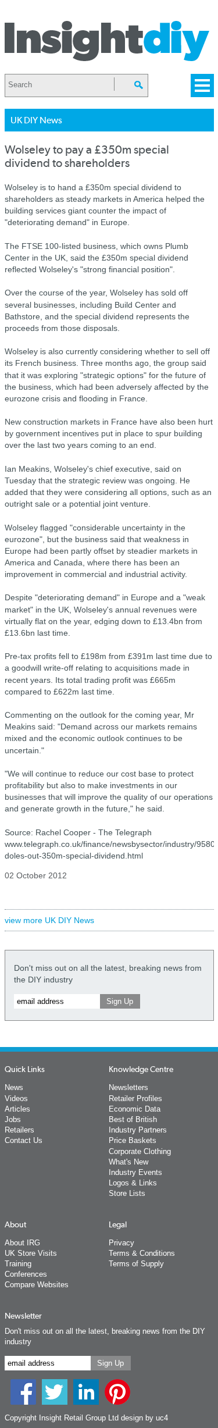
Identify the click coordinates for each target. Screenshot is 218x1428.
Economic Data (134, 1109)
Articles (17, 1109)
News (14, 1087)
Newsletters (128, 1087)
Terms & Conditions (142, 1253)
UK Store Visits (31, 1253)
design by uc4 (144, 1417)
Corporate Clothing (140, 1151)
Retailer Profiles (135, 1098)
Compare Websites (37, 1284)
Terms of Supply (136, 1263)
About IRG (22, 1242)
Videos (16, 1098)
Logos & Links (133, 1182)
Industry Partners (138, 1130)
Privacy (121, 1242)
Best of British (133, 1119)
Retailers (19, 1130)
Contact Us (23, 1140)
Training (18, 1263)
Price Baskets (132, 1140)
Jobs (13, 1119)
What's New (128, 1162)
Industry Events (135, 1172)
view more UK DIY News (49, 920)
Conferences (26, 1274)
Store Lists (127, 1193)
